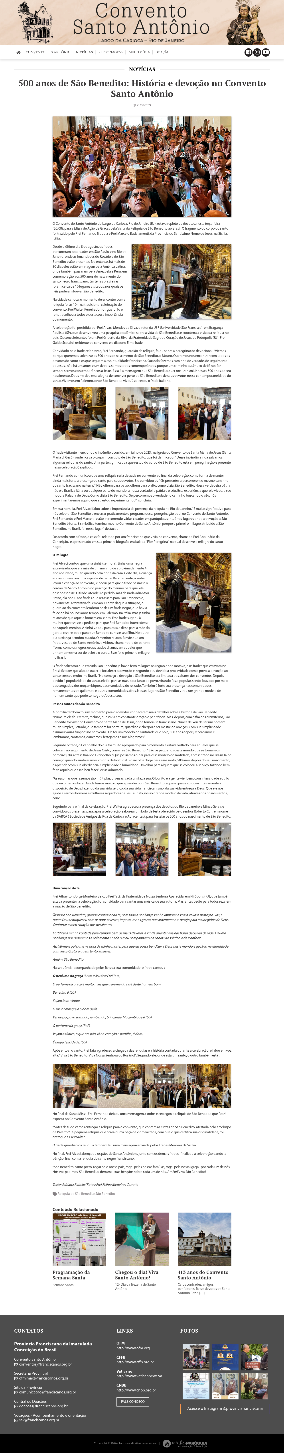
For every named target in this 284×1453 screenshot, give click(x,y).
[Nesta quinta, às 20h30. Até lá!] (225, 1357)
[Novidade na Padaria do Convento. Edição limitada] (225, 1386)
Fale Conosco (133, 1402)
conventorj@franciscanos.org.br (45, 1365)
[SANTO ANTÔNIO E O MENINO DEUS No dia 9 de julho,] (196, 1357)
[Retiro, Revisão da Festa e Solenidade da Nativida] (254, 1386)
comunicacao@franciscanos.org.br (47, 1393)
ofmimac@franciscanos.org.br (43, 1379)
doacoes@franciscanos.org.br (43, 1407)
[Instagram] (257, 52)
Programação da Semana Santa (71, 1275)
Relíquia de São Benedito (76, 1194)
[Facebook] (248, 52)
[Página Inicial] (18, 52)
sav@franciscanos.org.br (38, 1420)
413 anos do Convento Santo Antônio (203, 1275)
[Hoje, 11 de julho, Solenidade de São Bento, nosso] (254, 1357)
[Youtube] (266, 52)
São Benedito (105, 1194)
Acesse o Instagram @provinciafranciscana (225, 1409)
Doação (162, 52)
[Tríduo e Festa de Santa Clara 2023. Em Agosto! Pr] (196, 1386)
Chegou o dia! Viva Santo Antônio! (136, 1275)
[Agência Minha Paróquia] (185, 1443)
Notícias (142, 69)
